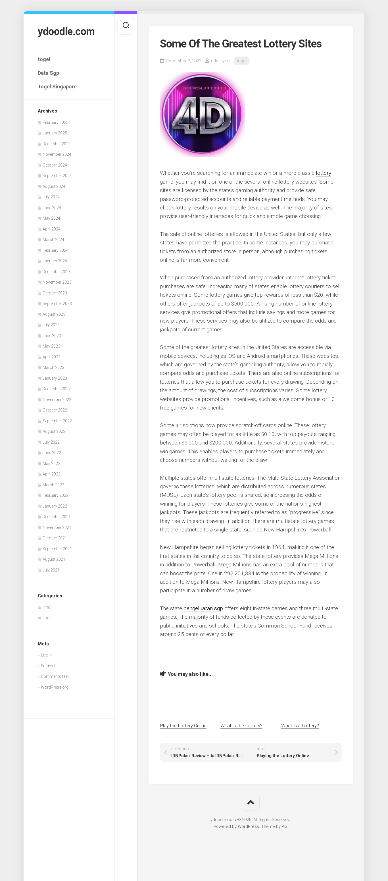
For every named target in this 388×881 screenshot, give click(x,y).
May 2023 (51, 346)
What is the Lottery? (241, 725)
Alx (284, 826)
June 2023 (52, 335)
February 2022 (55, 495)
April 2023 (52, 357)
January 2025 (55, 133)
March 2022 (53, 485)
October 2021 (55, 538)
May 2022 (51, 463)
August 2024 (54, 186)
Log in (46, 655)
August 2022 (54, 431)
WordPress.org (54, 687)
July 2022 (51, 442)
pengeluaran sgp (203, 608)
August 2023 (54, 314)
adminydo (220, 60)
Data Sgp (48, 73)
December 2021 (57, 516)
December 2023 (57, 271)
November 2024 (57, 154)
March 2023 (53, 367)
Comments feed (55, 676)
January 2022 (55, 506)
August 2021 (54, 559)
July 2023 (51, 325)
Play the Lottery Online (183, 725)
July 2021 (51, 570)
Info (47, 607)
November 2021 (57, 527)
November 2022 (57, 399)
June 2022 (52, 452)
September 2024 (57, 175)
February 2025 (55, 122)
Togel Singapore (57, 87)
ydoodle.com (66, 32)
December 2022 (57, 389)
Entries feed (51, 666)
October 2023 (55, 293)
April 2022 (52, 474)
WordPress (248, 826)
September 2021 (57, 549)
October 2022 (55, 410)
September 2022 (57, 421)
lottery (323, 173)
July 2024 (51, 197)
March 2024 (53, 239)
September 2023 (57, 303)
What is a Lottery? (300, 725)
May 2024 (51, 218)
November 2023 (57, 282)
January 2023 (55, 378)
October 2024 (55, 165)
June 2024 (52, 207)
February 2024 (55, 250)
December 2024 (57, 144)
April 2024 (52, 229)
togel (44, 59)
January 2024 (55, 261)
